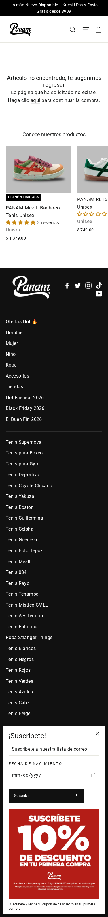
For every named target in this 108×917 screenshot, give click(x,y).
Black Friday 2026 (25, 408)
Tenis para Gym (22, 464)
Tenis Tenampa (22, 594)
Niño (11, 354)
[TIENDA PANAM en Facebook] (67, 285)
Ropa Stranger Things (29, 637)
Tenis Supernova (23, 442)
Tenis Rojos (18, 670)
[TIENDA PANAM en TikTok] (99, 285)
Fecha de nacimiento (35, 763)
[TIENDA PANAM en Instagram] (88, 285)
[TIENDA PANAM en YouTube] (99, 293)
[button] (21, 222)
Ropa (11, 365)
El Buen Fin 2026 (24, 419)
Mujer (12, 343)
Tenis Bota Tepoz (24, 550)
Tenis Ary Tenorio (24, 615)
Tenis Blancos (21, 648)
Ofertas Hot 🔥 (22, 321)
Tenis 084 (16, 572)
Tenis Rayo (17, 583)
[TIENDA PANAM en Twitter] (78, 285)
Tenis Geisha (19, 529)
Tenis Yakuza (20, 496)
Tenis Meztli (19, 561)
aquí (35, 100)
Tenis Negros (20, 659)
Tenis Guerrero (21, 539)
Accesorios (17, 376)
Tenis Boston (20, 507)
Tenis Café (17, 703)
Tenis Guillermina (24, 518)
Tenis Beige (18, 713)
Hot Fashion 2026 (25, 397)
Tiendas (14, 386)
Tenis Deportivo (22, 474)
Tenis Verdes (19, 681)
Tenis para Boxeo (24, 453)
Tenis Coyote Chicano (29, 485)
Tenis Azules (19, 692)
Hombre (14, 332)
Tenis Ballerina (21, 626)
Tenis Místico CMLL (27, 605)
